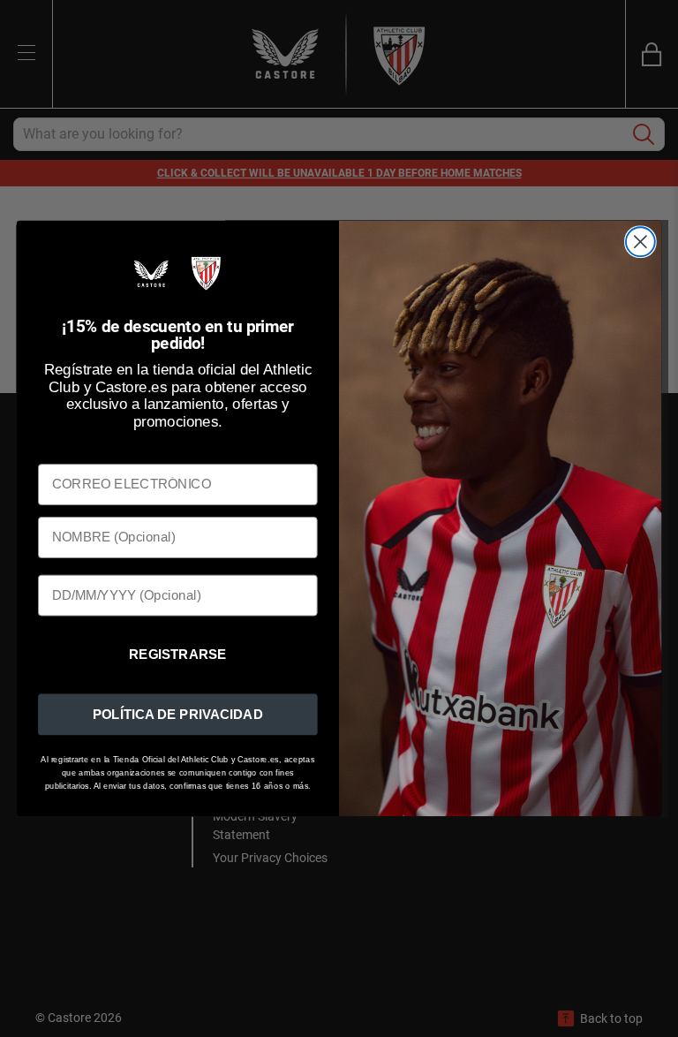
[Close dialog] (640, 242)
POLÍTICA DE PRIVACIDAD (178, 714)
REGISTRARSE (178, 654)
